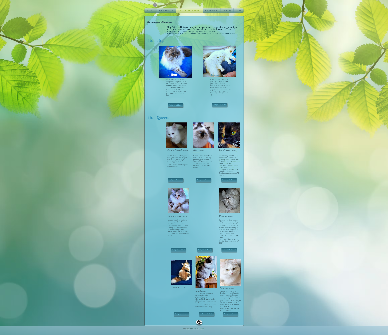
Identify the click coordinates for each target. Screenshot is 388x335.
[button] (175, 105)
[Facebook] (155, 5)
